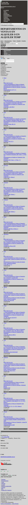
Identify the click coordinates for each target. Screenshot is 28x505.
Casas (2, 482)
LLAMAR (6, 10)
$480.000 (7, 163)
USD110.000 (7, 231)
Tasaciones (6, 18)
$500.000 (7, 127)
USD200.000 (7, 355)
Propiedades (6, 14)
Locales (3, 484)
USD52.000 (7, 180)
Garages (3, 487)
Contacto (6, 17)
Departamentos (8, 41)
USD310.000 (7, 428)
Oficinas (3, 483)
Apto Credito (7, 19)
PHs (2, 489)
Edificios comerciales (6, 486)
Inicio (2, 41)
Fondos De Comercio (6, 490)
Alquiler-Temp (7, 54)
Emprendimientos (8, 15)
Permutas (6, 21)
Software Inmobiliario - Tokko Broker (10, 503)
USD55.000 (6, 197)
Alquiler (5, 13)
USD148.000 (7, 92)
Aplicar (2, 63)
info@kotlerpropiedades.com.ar (8, 6)
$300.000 (6, 110)
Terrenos (3, 479)
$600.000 (7, 144)
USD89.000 (6, 409)
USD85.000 (7, 249)
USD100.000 (7, 267)
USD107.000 (7, 320)
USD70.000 (7, 337)
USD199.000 (7, 303)
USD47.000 (6, 284)
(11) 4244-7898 (5, 436)
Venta (5, 11)
